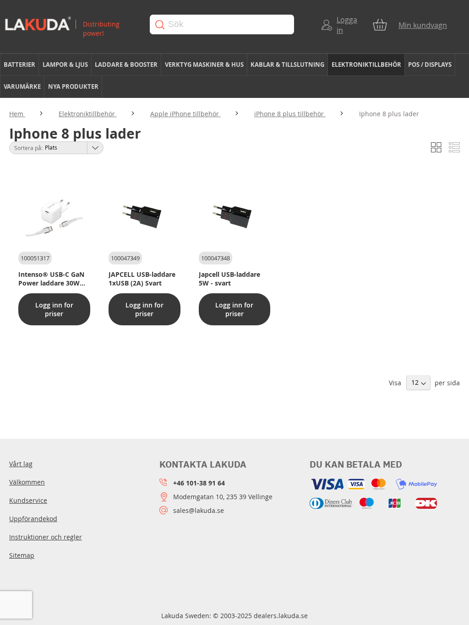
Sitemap (21, 555)
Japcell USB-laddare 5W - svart (229, 278)
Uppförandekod (33, 518)
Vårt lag (21, 463)
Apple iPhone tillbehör (185, 113)
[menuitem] (19, 64)
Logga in (347, 25)
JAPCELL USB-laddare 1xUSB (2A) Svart (142, 278)
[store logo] (70, 24)
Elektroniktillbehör (88, 113)
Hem (17, 113)
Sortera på (27, 147)
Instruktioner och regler (45, 537)
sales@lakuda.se (198, 510)
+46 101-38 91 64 (199, 483)
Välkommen (27, 482)
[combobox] (222, 24)
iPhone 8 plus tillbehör (290, 113)
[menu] (234, 76)
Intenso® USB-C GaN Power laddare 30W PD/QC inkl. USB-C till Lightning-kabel (52, 278)
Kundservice (28, 500)
